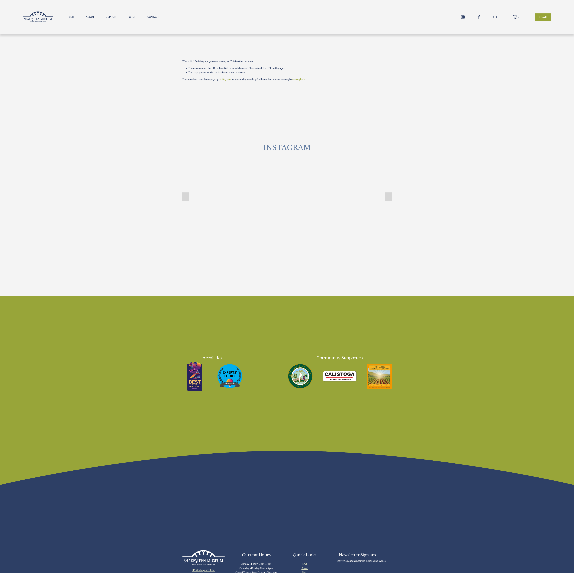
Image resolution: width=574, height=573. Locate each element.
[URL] (495, 17)
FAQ (304, 564)
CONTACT (153, 17)
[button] (185, 196)
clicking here (225, 79)
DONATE (543, 17)
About (304, 568)
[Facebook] (479, 17)
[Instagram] (463, 17)
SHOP (132, 17)
